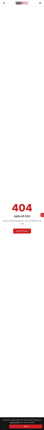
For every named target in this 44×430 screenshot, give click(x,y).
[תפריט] (40, 3)
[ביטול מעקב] (5, 426)
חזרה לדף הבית (22, 231)
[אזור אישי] (4, 3)
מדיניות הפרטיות (15, 422)
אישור (26, 426)
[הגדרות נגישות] (42, 215)
